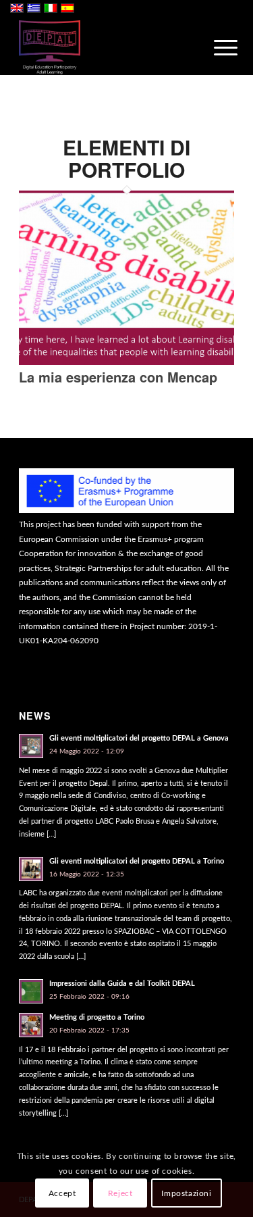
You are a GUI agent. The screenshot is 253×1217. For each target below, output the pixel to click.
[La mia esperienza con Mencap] (126, 362)
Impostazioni (186, 1193)
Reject (120, 1193)
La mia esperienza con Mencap (118, 377)
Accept (62, 1193)
